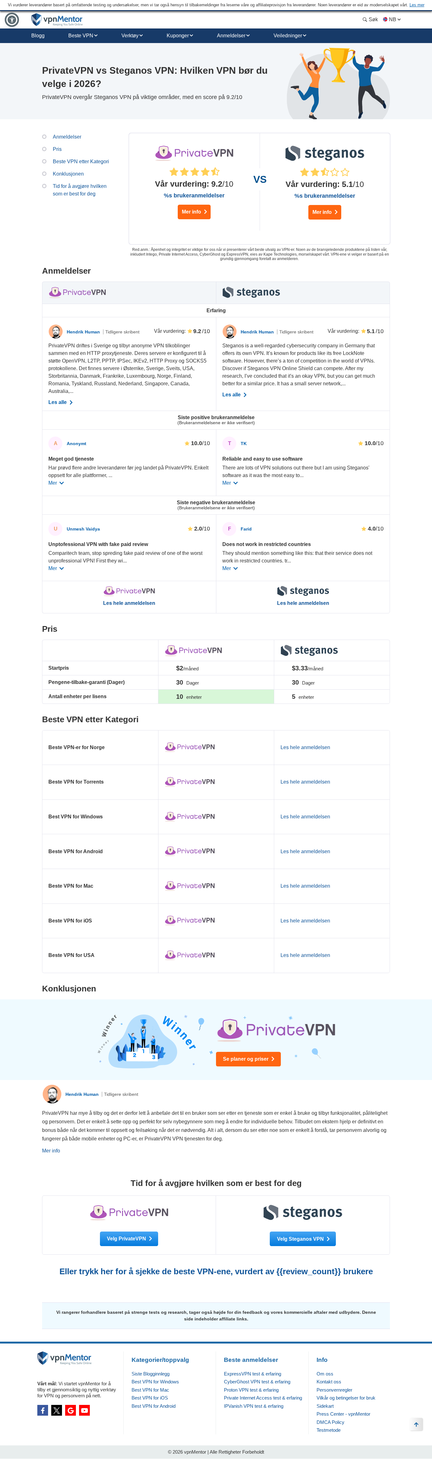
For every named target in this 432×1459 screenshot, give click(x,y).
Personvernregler (334, 1390)
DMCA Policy (330, 1422)
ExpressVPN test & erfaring (252, 1373)
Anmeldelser (231, 35)
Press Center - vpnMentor (343, 1414)
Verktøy (130, 35)
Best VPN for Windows (155, 1381)
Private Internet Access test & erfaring (263, 1397)
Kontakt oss (329, 1381)
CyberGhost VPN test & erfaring (257, 1381)
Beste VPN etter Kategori (81, 161)
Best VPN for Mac (150, 1390)
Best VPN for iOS (150, 1397)
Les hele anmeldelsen (129, 603)
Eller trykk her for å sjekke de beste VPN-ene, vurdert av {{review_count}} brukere (216, 1271)
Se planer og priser (246, 1059)
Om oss (325, 1373)
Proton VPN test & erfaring (251, 1390)
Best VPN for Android (154, 1406)
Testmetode (329, 1430)
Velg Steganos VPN (301, 1239)
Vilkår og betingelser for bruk (346, 1397)
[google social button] (70, 1410)
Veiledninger (288, 35)
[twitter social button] (56, 1410)
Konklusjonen (68, 174)
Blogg (38, 35)
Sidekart (325, 1406)
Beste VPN (80, 35)
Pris (57, 149)
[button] (11, 19)
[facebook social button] (42, 1410)
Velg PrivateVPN (127, 1238)
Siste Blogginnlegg (151, 1373)
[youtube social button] (84, 1410)
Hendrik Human (84, 331)
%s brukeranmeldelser (194, 195)
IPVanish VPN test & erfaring (253, 1406)
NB (393, 19)
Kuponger (178, 35)
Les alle (58, 402)
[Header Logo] (57, 19)
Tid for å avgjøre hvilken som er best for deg (80, 189)
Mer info (192, 211)
